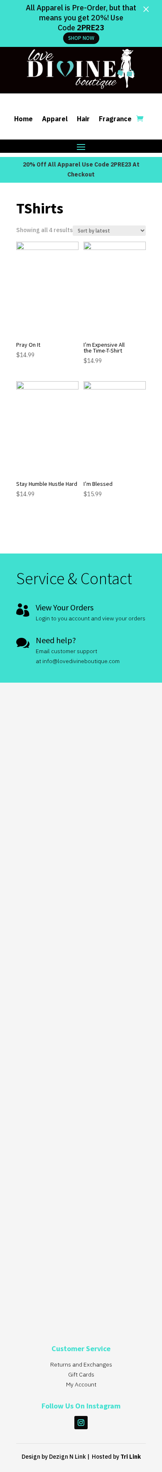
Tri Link (130, 1456)
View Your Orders (64, 607)
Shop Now (81, 38)
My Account (81, 1384)
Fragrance (115, 119)
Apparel (55, 119)
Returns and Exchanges (81, 1364)
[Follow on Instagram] (81, 1422)
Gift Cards (81, 1374)
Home (23, 119)
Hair (83, 119)
